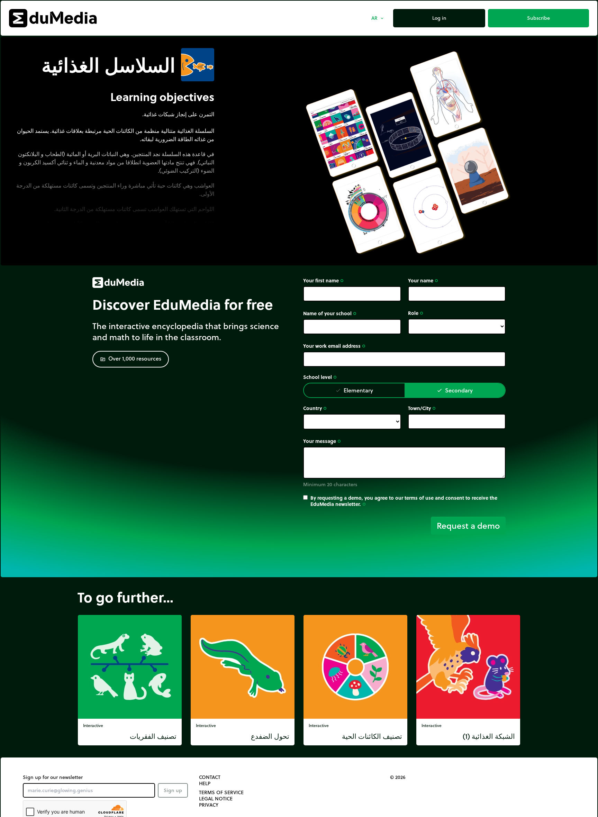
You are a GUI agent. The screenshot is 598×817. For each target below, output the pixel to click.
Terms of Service (221, 792)
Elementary (354, 390)
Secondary (455, 390)
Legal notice (216, 798)
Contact (209, 777)
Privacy (208, 804)
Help (204, 783)
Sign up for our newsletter (53, 777)
